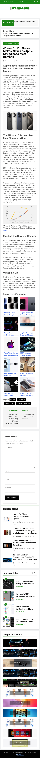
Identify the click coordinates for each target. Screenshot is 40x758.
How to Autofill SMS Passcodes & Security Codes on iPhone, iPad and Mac (26, 583)
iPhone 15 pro (9, 403)
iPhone (16, 44)
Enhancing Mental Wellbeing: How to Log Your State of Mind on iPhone (26, 621)
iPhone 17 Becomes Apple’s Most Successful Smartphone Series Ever (24, 543)
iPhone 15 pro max (23, 403)
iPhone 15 (21, 400)
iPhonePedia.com (20, 752)
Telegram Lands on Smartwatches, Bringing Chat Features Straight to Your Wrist (17, 2)
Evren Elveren (9, 61)
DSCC (5, 230)
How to (18, 586)
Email (7, 479)
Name (7, 471)
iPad (22, 586)
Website (8, 487)
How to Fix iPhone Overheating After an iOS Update (22, 516)
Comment (9, 447)
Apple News (8, 44)
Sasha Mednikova (20, 563)
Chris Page (18, 536)
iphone (12, 400)
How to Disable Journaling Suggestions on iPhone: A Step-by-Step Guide (25, 609)
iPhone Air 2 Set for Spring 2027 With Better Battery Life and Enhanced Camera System (25, 530)
